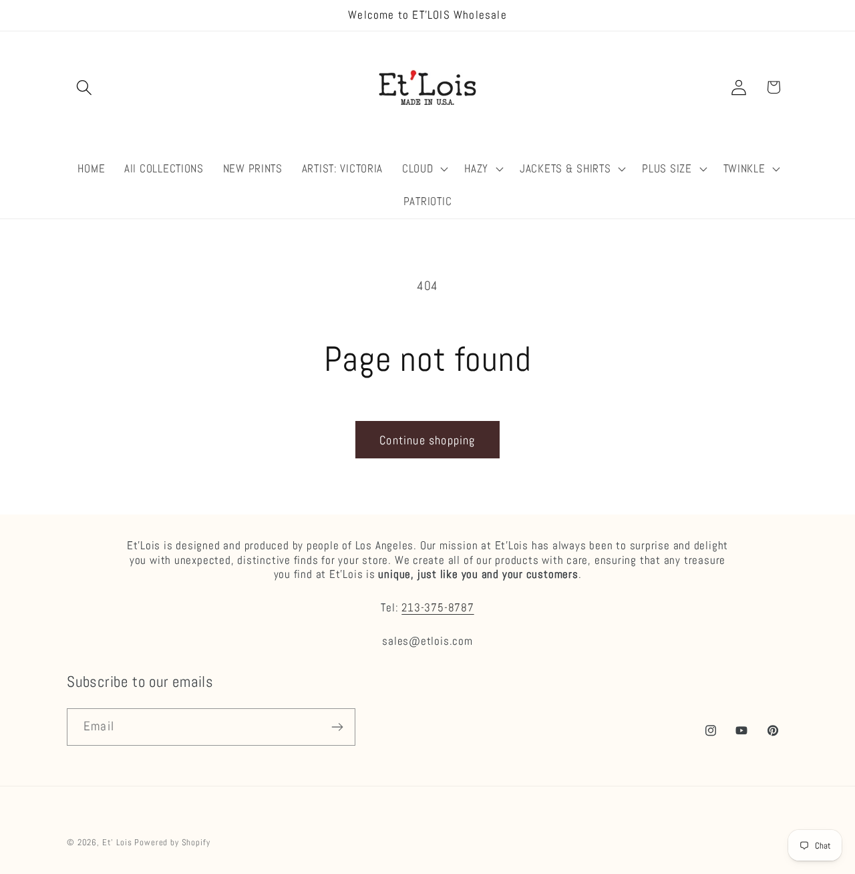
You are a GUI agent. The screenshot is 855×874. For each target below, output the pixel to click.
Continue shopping (427, 440)
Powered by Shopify (172, 842)
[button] (84, 87)
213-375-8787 (437, 607)
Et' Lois (117, 842)
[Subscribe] (337, 727)
